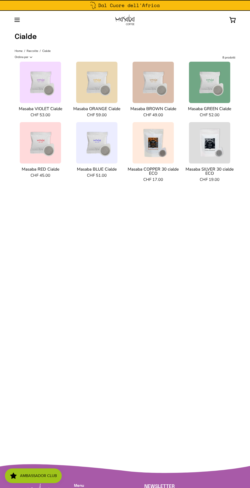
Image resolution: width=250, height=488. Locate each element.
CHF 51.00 (97, 176)
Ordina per (21, 57)
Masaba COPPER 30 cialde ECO (153, 171)
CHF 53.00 (40, 115)
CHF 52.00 (209, 115)
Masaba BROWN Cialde (153, 109)
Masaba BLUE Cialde (97, 169)
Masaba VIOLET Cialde (40, 109)
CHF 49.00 (153, 115)
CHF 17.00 (153, 180)
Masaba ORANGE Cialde (96, 109)
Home (18, 51)
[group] (125, 5)
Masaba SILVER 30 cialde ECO (210, 171)
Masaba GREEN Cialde (209, 109)
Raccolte (32, 51)
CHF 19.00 (209, 180)
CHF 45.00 (40, 176)
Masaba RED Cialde (40, 169)
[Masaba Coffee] (125, 19)
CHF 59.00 (97, 115)
